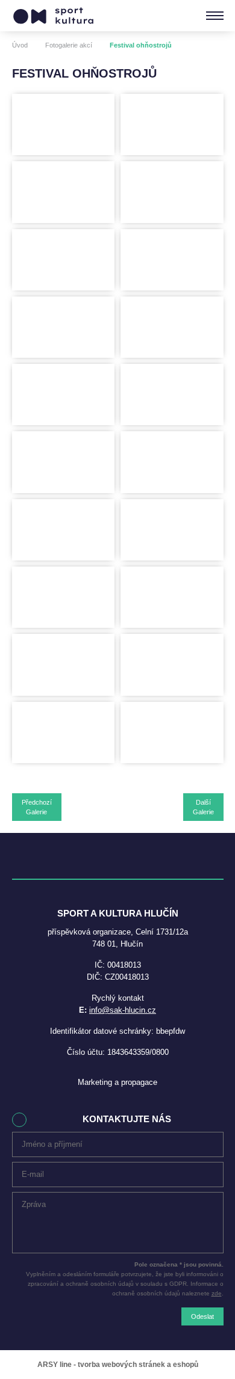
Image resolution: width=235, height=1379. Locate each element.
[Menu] (215, 15)
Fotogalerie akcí (68, 45)
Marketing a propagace (117, 1082)
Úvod (20, 45)
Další (203, 807)
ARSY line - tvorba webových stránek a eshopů (117, 1364)
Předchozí (37, 807)
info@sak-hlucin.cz (122, 1010)
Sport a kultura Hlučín (53, 15)
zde (217, 1293)
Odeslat (202, 1316)
